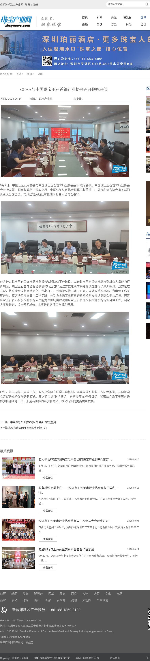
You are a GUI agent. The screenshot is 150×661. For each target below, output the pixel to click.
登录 (27, 4)
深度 (74, 593)
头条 (114, 17)
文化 (108, 593)
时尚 (129, 24)
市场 (85, 24)
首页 (85, 17)
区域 (143, 17)
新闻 (99, 17)
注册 (35, 4)
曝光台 (127, 17)
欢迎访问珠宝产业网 (11, 4)
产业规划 (102, 600)
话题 (97, 593)
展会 (62, 593)
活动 (114, 24)
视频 (74, 600)
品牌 (99, 24)
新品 (48, 600)
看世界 (61, 600)
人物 (85, 593)
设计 (143, 24)
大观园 (86, 600)
